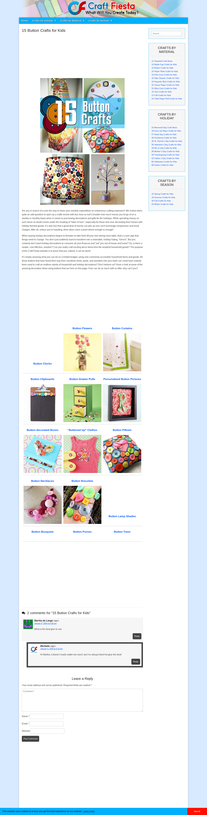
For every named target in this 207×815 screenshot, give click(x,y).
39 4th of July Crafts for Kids (164, 148)
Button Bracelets (82, 480)
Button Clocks (42, 363)
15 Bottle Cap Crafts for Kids (164, 64)
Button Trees (122, 531)
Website (26, 731)
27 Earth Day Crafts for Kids (164, 134)
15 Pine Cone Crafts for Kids (164, 75)
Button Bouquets (43, 531)
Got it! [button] (197, 811)
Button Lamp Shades (122, 516)
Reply (137, 636)
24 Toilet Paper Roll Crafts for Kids (167, 98)
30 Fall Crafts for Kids (161, 201)
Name (25, 716)
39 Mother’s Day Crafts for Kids (166, 151)
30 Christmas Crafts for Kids (164, 138)
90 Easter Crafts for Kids (162, 165)
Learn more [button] (89, 811)
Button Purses (82, 531)
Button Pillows (122, 430)
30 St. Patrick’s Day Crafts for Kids (167, 141)
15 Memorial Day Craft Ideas (164, 127)
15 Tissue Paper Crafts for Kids (165, 85)
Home (24, 20)
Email (25, 723)
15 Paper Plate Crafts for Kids (165, 71)
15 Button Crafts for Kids (162, 68)
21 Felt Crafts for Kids (161, 95)
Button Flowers (82, 328)
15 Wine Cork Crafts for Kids (164, 88)
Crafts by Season (99, 20)
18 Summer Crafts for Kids (163, 197)
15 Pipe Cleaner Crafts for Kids (165, 78)
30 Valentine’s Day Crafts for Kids (166, 145)
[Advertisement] (82, 54)
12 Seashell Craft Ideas (162, 61)
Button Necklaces (42, 480)
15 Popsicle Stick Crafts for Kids (166, 81)
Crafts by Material (71, 20)
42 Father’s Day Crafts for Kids (165, 158)
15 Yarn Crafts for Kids (162, 92)
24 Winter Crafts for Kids (162, 204)
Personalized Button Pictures (122, 379)
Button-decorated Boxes (42, 430)
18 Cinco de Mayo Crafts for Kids (166, 131)
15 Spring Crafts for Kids (162, 194)
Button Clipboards (42, 379)
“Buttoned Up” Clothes (82, 430)
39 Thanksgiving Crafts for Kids (165, 155)
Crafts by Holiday (42, 20)
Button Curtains (122, 328)
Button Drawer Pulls (82, 379)
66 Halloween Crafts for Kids (164, 162)
